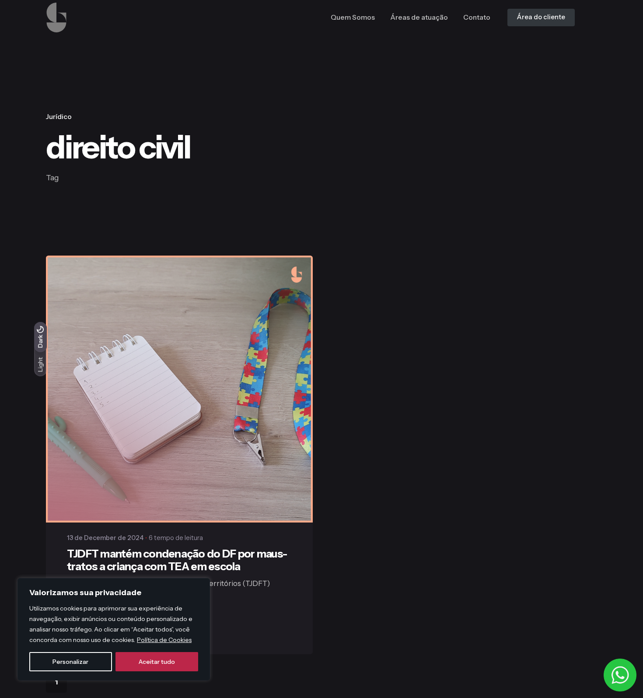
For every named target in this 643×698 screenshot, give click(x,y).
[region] (113, 629)
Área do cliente (541, 17)
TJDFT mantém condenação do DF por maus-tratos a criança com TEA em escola (177, 560)
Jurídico (59, 116)
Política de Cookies (164, 640)
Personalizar (70, 662)
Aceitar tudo (157, 662)
